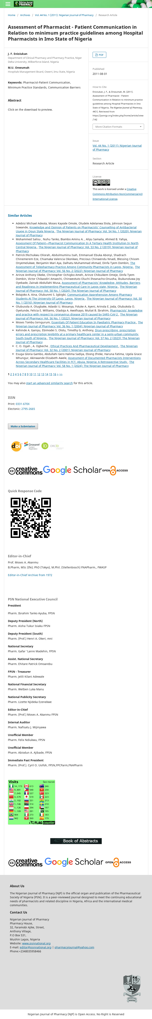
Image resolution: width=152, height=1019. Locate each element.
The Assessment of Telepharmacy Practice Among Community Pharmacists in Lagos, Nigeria (75, 265)
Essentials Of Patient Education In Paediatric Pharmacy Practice (93, 322)
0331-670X (22, 404)
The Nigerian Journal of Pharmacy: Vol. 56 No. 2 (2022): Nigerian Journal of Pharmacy (78, 269)
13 (42, 374)
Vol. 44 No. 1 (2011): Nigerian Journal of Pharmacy (64, 15)
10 (30, 374)
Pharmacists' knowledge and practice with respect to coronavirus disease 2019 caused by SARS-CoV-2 (79, 312)
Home (11, 15)
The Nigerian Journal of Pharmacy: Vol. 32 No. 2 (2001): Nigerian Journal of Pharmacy (77, 348)
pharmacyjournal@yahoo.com (74, 947)
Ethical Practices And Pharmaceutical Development (84, 346)
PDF (101, 55)
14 (46, 374)
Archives (25, 15)
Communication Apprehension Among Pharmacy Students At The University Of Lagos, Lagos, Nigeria (74, 296)
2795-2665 (28, 409)
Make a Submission (23, 426)
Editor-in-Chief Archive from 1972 (30, 575)
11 (34, 374)
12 (38, 374)
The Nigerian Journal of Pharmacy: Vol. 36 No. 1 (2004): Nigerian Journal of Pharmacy (79, 324)
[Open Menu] (8, 4)
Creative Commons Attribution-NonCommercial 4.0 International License (117, 194)
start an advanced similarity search (49, 383)
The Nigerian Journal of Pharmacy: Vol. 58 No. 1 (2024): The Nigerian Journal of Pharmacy (76, 288)
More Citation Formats (108, 126)
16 (54, 374)
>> (61, 374)
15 (50, 374)
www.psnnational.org (36, 943)
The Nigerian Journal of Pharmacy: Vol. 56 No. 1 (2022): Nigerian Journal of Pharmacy (77, 316)
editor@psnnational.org (35, 947)
